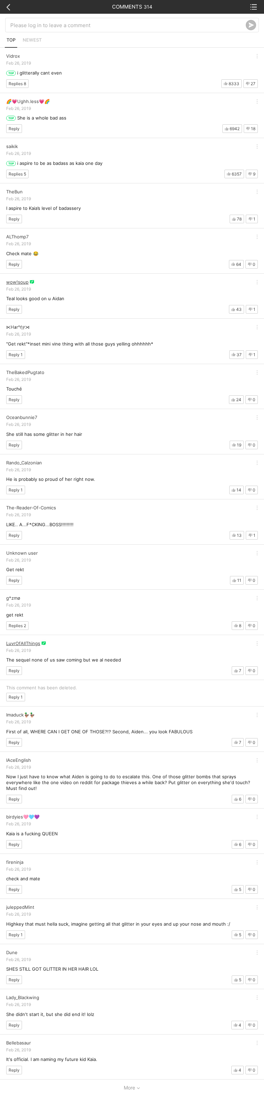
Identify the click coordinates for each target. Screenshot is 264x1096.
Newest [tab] (32, 40)
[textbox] (128, 25)
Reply (14, 128)
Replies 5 (17, 174)
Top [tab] (11, 40)
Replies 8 (17, 83)
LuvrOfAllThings (23, 643)
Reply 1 (16, 354)
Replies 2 (17, 625)
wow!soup (17, 282)
